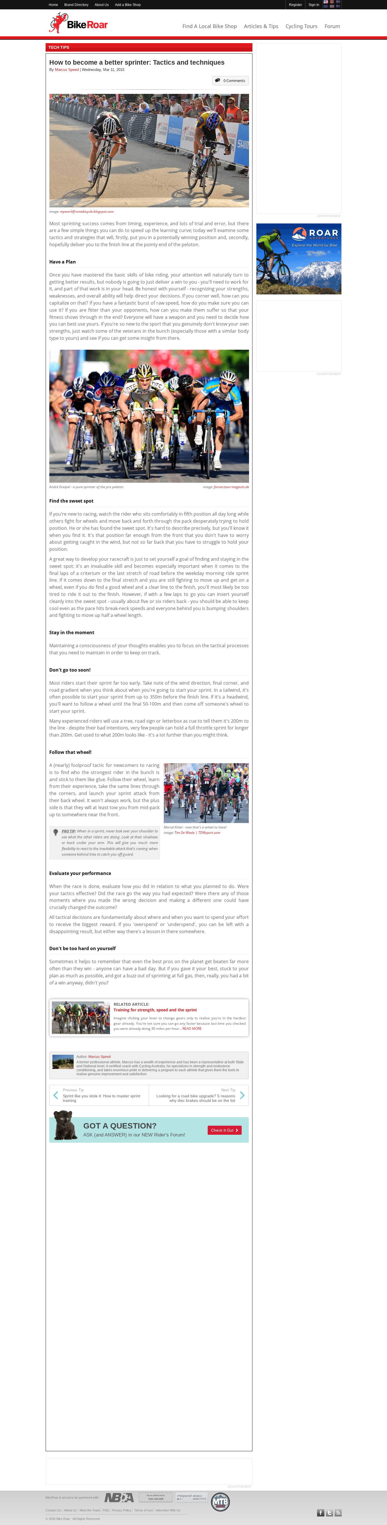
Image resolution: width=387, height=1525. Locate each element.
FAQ (106, 1510)
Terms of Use (143, 1510)
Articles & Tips (261, 26)
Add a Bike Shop (128, 5)
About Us (102, 5)
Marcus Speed (99, 1057)
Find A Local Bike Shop (209, 26)
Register (295, 5)
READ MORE (192, 1028)
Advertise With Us (168, 1510)
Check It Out (223, 1130)
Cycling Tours (302, 26)
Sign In (314, 5)
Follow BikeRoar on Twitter (329, 1512)
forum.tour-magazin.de (231, 486)
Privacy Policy (121, 1510)
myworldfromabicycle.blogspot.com (87, 211)
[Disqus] (149, 1222)
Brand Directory (76, 5)
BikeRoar (78, 22)
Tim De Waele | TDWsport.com (197, 832)
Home (53, 5)
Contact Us (53, 1510)
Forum (332, 26)
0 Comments (234, 80)
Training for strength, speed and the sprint (155, 1010)
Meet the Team (90, 1510)
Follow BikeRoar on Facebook (320, 1512)
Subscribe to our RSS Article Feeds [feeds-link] (338, 1512)
